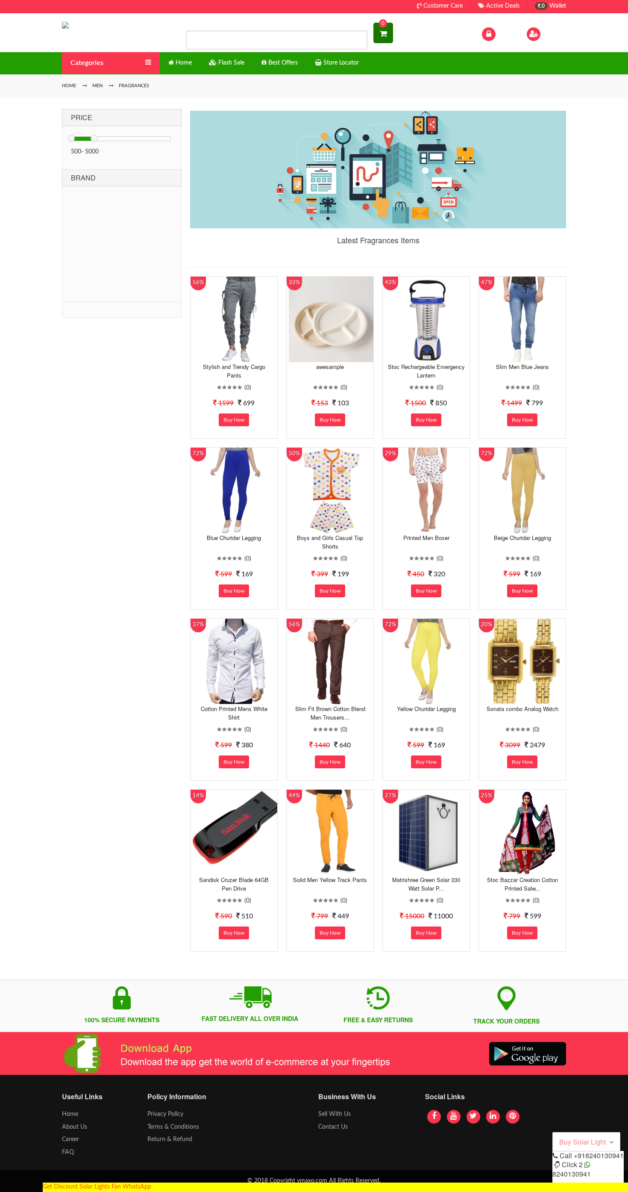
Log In (505, 34)
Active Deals (501, 6)
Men (97, 85)
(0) (247, 388)
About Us (74, 1127)
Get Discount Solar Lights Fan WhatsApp (97, 1187)
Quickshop (244, 355)
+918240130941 (599, 1155)
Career (70, 1139)
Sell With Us (334, 1114)
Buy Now (233, 419)
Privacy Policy (165, 1114)
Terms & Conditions (173, 1127)
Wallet (553, 6)
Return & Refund (169, 1139)
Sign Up (553, 34)
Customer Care (442, 6)
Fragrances (134, 85)
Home (70, 1114)
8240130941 (571, 1174)
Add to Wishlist (227, 355)
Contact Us (333, 1127)
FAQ (68, 1152)
